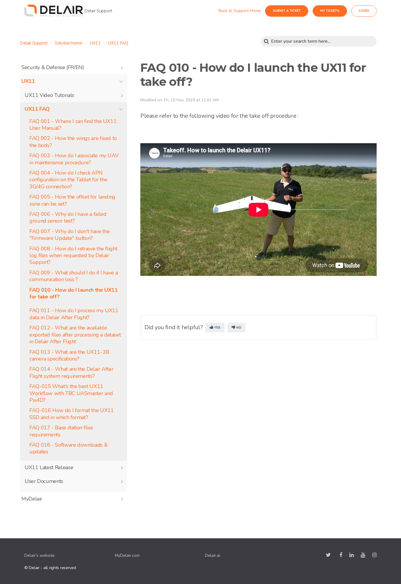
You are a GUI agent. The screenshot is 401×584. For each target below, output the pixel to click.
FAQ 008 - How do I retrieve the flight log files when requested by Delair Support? (73, 255)
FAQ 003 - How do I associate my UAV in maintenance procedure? (73, 159)
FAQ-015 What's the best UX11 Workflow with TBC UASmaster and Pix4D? (71, 393)
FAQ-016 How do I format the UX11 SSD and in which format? (71, 414)
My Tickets (335, 10)
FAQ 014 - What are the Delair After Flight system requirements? (71, 372)
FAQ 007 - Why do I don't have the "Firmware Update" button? (69, 235)
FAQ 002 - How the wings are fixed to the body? (73, 141)
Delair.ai (212, 555)
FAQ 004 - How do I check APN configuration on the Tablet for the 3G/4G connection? (68, 180)
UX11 (95, 43)
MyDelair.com (127, 555)
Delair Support (34, 43)
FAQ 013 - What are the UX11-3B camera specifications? (69, 355)
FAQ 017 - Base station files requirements (61, 431)
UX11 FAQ (118, 43)
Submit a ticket (292, 10)
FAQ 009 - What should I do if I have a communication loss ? (73, 276)
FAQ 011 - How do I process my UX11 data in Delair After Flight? (74, 314)
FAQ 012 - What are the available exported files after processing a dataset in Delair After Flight (75, 335)
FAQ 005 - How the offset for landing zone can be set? (72, 200)
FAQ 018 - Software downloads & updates (68, 448)
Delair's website (39, 555)
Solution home (68, 43)
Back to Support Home (245, 10)
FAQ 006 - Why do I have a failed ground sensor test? (67, 217)
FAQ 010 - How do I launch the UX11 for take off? (73, 293)
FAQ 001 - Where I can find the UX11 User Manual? (73, 125)
